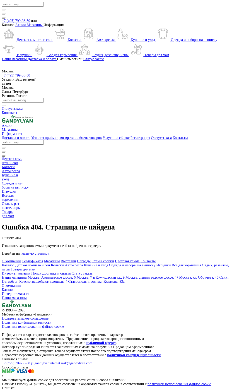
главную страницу (35, 253)
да (4, 83)
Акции (21, 25)
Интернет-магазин (16, 294)
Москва (8, 87)
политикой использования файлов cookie (179, 384)
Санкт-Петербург (15, 91)
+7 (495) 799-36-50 (16, 21)
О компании (11, 285)
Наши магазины (14, 298)
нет (8, 83)
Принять (8, 388)
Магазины (35, 25)
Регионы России (14, 96)
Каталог (8, 290)
